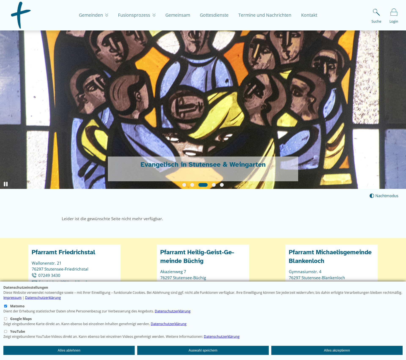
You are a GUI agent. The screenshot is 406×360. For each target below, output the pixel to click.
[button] (5, 184)
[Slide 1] (184, 185)
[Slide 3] (203, 185)
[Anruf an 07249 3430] (35, 275)
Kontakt (309, 15)
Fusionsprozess (134, 15)
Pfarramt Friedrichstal (63, 252)
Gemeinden (91, 15)
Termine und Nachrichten (264, 15)
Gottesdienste (214, 15)
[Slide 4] (214, 185)
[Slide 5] (222, 185)
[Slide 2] (192, 185)
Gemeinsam (177, 15)
